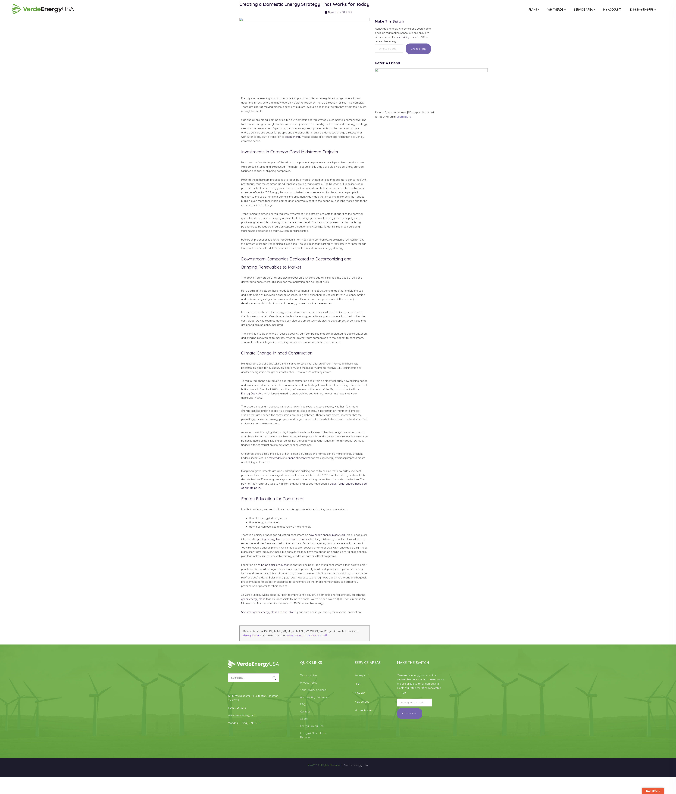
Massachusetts (364, 710)
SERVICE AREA (583, 9)
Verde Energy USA (356, 765)
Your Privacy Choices (313, 690)
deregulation (251, 635)
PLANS (533, 9)
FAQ (302, 704)
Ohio (358, 684)
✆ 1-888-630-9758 (641, 9)
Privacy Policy (308, 682)
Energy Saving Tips (312, 726)
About (304, 718)
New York (360, 693)
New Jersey (362, 701)
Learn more (404, 116)
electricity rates (406, 37)
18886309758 (253, 708)
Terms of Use (308, 675)
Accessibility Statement (314, 697)
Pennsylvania (363, 675)
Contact (305, 711)
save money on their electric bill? (307, 635)
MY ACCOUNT (612, 9)
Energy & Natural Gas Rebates (313, 735)
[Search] (274, 678)
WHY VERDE (555, 9)
